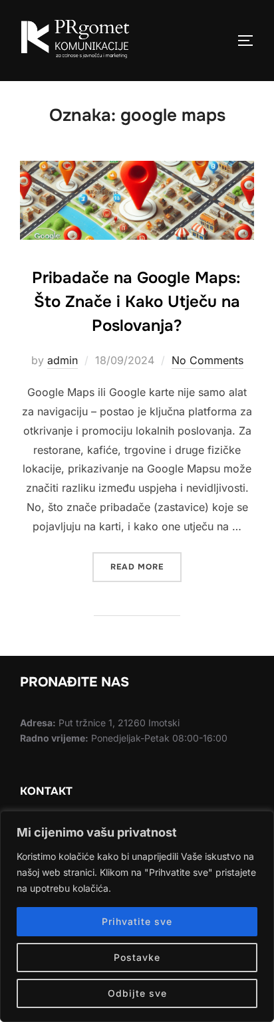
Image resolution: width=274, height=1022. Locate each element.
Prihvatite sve (137, 921)
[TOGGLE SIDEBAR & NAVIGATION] (250, 40)
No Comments (207, 360)
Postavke (137, 957)
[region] (137, 916)
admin (62, 360)
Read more (146, 562)
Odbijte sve (137, 993)
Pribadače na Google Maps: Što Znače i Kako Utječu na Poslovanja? (136, 302)
